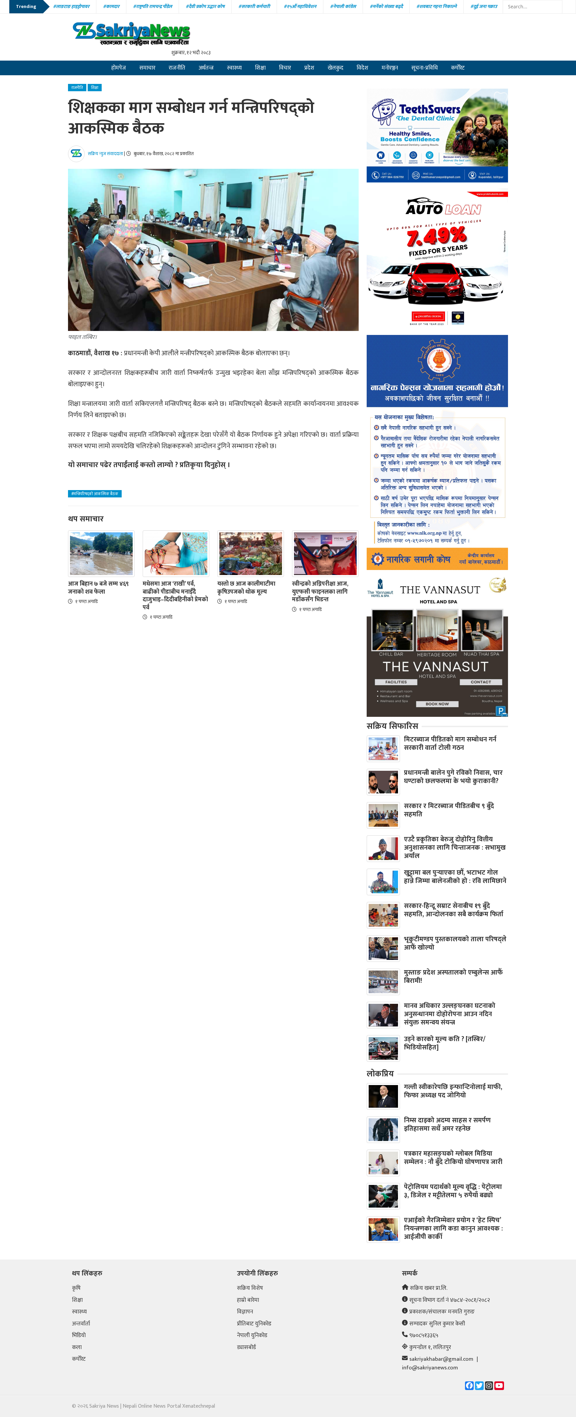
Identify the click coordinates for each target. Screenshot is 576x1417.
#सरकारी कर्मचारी (254, 6)
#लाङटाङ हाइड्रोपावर (71, 6)
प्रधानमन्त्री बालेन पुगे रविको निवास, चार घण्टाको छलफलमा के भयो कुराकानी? (453, 777)
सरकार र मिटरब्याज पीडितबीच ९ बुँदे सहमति (449, 810)
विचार (285, 68)
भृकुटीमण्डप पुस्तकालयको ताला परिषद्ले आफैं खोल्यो (455, 943)
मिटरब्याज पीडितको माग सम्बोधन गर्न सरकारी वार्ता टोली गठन (450, 743)
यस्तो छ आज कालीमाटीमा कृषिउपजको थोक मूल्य (246, 588)
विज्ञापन (245, 1312)
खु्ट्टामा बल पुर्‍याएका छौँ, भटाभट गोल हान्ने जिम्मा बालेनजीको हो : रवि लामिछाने (455, 877)
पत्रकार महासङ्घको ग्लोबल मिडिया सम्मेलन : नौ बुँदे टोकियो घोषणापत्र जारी (453, 1158)
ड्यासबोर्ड (246, 1347)
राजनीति (177, 68)
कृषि (76, 1288)
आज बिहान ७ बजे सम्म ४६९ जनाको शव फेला (98, 588)
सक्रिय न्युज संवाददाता (105, 153)
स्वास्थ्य (234, 68)
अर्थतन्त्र (206, 68)
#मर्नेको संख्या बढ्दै (386, 6)
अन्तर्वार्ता (81, 1324)
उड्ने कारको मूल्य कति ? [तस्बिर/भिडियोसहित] (444, 1043)
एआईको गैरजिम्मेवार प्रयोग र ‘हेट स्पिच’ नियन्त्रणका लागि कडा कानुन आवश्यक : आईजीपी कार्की (453, 1229)
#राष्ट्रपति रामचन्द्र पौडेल (152, 6)
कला (77, 1347)
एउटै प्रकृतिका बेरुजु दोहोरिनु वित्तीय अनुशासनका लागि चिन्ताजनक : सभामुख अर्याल (455, 848)
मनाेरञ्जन (390, 68)
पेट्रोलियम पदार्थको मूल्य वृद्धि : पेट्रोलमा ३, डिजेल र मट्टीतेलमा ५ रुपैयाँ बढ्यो (453, 1191)
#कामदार (111, 6)
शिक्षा (260, 68)
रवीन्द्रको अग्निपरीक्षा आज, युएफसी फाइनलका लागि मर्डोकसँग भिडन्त (320, 592)
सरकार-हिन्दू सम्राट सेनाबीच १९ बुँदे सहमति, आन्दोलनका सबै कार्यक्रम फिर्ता (453, 910)
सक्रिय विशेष (250, 1288)
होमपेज (118, 68)
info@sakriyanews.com (430, 1368)
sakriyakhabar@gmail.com (441, 1359)
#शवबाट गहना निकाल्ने (436, 6)
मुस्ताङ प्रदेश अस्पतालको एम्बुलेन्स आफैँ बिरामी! (453, 977)
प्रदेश (309, 68)
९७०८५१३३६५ (423, 1335)
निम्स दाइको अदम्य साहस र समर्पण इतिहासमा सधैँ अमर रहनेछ (447, 1124)
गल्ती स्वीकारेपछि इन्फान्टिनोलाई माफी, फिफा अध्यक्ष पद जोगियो (453, 1091)
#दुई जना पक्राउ (483, 6)
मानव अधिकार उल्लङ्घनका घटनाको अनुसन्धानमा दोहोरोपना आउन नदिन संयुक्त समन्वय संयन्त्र (449, 1014)
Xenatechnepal (198, 1406)
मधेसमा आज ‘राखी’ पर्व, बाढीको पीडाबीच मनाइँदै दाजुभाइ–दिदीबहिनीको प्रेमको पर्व (175, 596)
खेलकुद (335, 68)
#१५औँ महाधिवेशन (300, 6)
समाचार (147, 68)
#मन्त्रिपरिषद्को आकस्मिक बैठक (94, 493)
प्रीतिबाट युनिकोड (254, 1324)
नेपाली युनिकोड (252, 1335)
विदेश (362, 68)
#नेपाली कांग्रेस (343, 6)
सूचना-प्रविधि (424, 68)
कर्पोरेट (458, 68)
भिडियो (79, 1335)
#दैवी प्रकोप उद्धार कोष (205, 6)
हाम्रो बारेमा (248, 1300)
